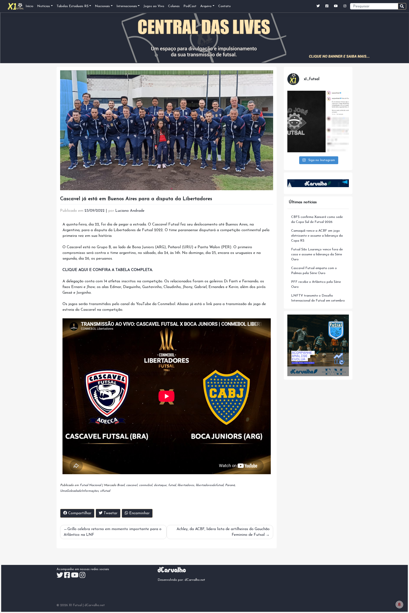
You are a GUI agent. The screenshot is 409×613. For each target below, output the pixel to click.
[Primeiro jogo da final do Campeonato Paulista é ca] (318, 121)
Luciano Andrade (129, 211)
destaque (160, 485)
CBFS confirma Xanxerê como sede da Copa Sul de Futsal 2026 (317, 219)
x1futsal (105, 490)
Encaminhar (139, 513)
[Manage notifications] (399, 604)
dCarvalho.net (195, 580)
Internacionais (126, 6)
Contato (224, 6)
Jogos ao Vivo (153, 6)
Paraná (230, 485)
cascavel (131, 485)
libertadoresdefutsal (209, 485)
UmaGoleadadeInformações (79, 490)
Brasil (120, 485)
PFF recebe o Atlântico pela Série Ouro (316, 284)
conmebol (145, 485)
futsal (172, 485)
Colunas (174, 6)
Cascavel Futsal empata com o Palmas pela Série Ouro (314, 270)
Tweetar (109, 513)
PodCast (189, 6)
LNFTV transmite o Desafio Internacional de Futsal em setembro (318, 298)
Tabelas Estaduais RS (73, 6)
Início (29, 6)
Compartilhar (79, 513)
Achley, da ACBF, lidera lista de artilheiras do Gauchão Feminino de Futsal (223, 532)
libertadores (186, 485)
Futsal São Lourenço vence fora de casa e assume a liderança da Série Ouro (317, 254)
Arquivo (206, 6)
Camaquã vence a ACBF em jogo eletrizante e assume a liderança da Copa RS (317, 236)
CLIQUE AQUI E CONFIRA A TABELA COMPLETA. (107, 270)
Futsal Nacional (90, 485)
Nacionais (102, 6)
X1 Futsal (75, 605)
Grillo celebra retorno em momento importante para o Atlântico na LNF (112, 532)
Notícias (43, 6)
